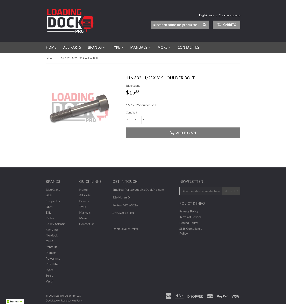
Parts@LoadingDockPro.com (144, 189)
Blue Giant (53, 189)
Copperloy (53, 201)
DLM (49, 206)
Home (51, 47)
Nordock (52, 235)
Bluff (49, 195)
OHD (49, 241)
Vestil (49, 281)
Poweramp (53, 258)
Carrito (229, 25)
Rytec (50, 270)
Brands (95, 47)
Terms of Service (190, 217)
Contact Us (188, 47)
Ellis (48, 212)
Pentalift (51, 247)
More (162, 47)
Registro (231, 191)
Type (116, 47)
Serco (49, 275)
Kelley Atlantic (55, 224)
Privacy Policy (188, 211)
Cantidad (131, 112)
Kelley (50, 218)
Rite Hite (52, 264)
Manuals (139, 47)
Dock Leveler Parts (125, 228)
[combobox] (180, 25)
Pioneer (51, 252)
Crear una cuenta (229, 15)
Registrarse (206, 15)
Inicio (49, 58)
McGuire (52, 229)
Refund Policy (188, 222)
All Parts (72, 47)
